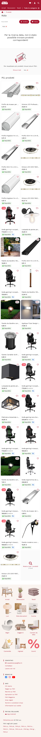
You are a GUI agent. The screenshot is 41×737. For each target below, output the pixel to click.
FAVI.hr (5, 729)
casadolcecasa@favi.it (14, 663)
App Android (11, 714)
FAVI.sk (12, 726)
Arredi (4, 8)
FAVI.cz (5, 726)
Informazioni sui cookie (13, 705)
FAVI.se (12, 729)
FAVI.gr (32, 729)
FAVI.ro (23, 726)
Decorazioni (11, 8)
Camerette (7, 651)
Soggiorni (20, 632)
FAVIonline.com (8, 720)
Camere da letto (33, 633)
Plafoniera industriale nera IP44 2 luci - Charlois (18, 417)
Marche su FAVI (10, 691)
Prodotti (8, 12)
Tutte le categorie (30, 8)
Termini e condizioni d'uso (14, 703)
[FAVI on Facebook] (6, 677)
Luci (7, 616)
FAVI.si (5, 732)
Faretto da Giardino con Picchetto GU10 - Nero (18, 480)
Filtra (36, 22)
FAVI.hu (30, 726)
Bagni (7, 632)
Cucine (33, 616)
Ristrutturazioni (21, 616)
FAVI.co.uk (19, 729)
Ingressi (20, 651)
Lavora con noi (10, 668)
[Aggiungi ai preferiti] (17, 114)
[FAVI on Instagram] (10, 677)
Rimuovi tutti (17, 70)
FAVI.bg (26, 729)
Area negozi (9, 700)
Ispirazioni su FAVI (11, 694)
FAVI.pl (17, 726)
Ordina (25, 22)
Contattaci (8, 666)
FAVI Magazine (10, 697)
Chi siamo (8, 686)
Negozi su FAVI (10, 689)
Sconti (33, 651)
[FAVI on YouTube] (13, 677)
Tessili (19, 8)
